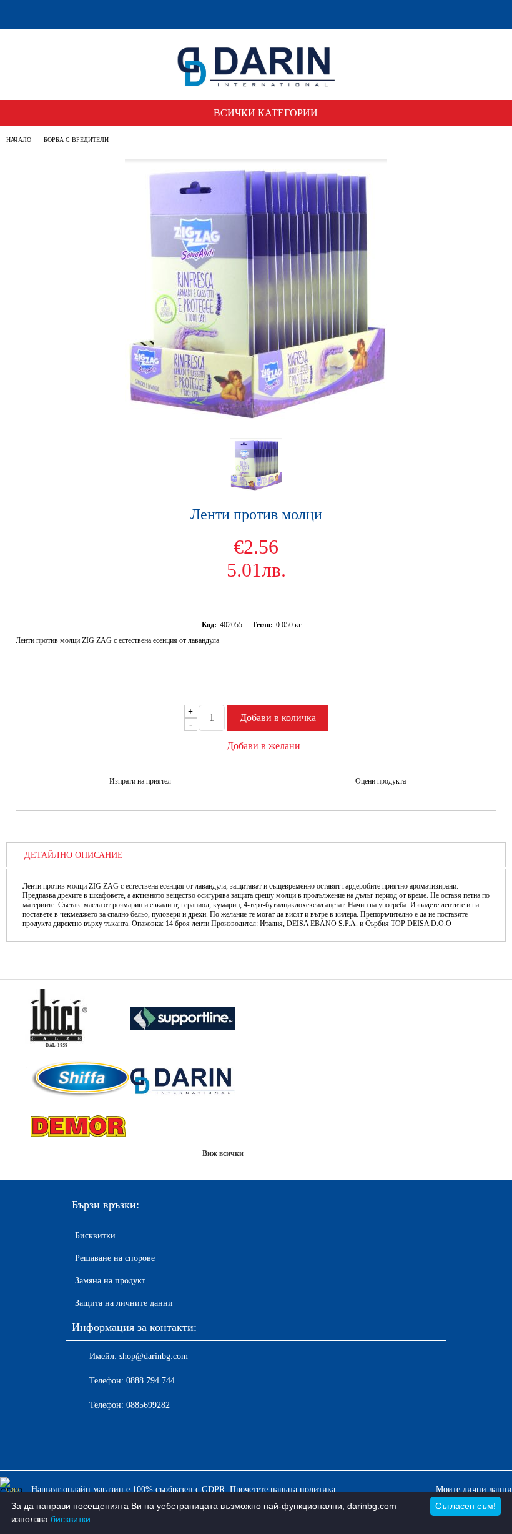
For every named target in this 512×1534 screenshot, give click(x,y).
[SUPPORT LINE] (182, 1020)
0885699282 (148, 1405)
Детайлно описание (73, 855)
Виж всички (223, 1153)
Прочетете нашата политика (282, 1489)
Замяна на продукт (110, 1280)
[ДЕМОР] (77, 1127)
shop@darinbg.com (153, 1356)
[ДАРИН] (182, 1079)
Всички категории (266, 112)
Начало (18, 139)
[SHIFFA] (77, 1079)
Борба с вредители (76, 139)
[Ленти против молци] (256, 417)
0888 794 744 (150, 1380)
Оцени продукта (380, 781)
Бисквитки (95, 1235)
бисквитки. (72, 1519)
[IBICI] (77, 1019)
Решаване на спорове (115, 1258)
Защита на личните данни (124, 1303)
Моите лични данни (474, 1489)
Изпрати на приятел (140, 781)
